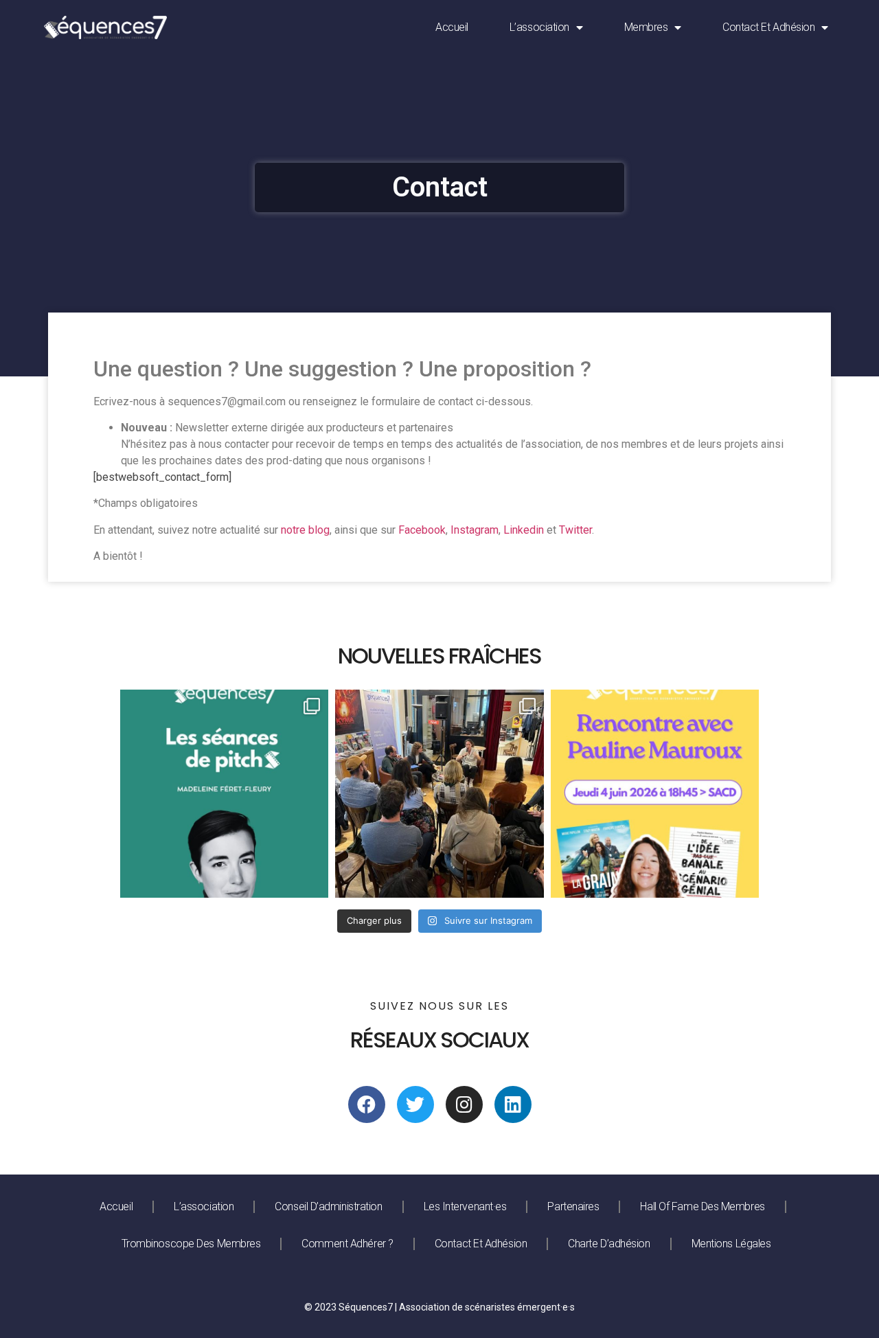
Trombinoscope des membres (191, 1243)
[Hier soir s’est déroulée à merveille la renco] (439, 794)
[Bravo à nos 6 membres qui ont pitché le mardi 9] (224, 794)
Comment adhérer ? (347, 1243)
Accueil (451, 27)
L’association (539, 27)
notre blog (305, 529)
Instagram (474, 529)
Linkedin (523, 529)
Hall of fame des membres (702, 1206)
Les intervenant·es (465, 1206)
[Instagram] (464, 1104)
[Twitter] (415, 1104)
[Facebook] (366, 1104)
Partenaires (573, 1206)
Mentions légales (731, 1243)
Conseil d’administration (328, 1206)
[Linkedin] (513, 1104)
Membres (646, 27)
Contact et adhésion (768, 27)
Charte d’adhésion (609, 1243)
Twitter (575, 529)
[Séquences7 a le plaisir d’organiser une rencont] (655, 794)
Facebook (422, 529)
